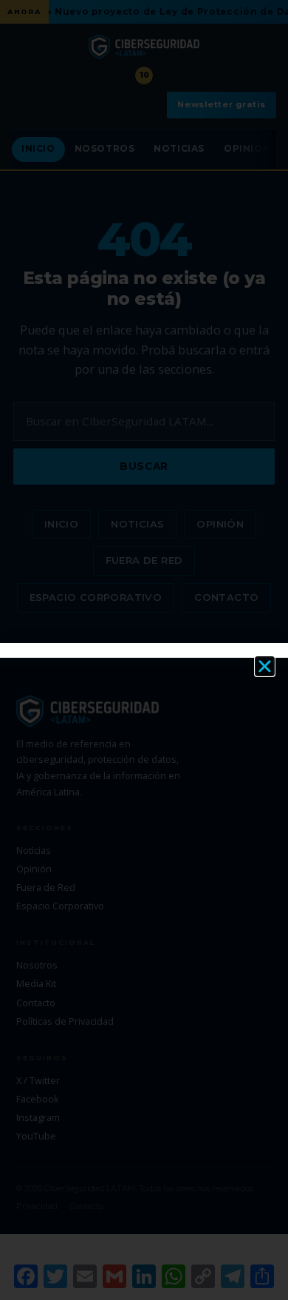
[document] (144, 650)
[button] (264, 666)
